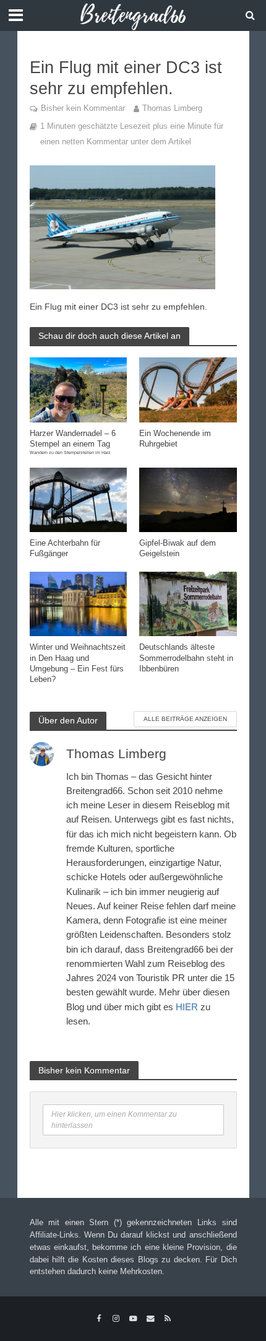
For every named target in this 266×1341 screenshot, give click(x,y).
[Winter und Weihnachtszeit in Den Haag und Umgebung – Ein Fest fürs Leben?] (78, 603)
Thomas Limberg (172, 108)
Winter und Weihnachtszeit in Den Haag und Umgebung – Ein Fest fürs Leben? (78, 663)
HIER (187, 1007)
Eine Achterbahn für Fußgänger (65, 548)
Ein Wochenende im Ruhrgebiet (175, 438)
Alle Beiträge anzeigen (185, 718)
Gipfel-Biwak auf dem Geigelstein (177, 548)
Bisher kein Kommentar (83, 108)
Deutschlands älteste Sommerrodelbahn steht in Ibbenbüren (186, 658)
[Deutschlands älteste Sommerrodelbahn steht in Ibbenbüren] (188, 603)
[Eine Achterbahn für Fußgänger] (78, 499)
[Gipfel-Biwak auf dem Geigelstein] (188, 499)
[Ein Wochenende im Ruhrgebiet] (188, 388)
